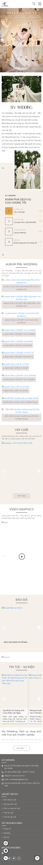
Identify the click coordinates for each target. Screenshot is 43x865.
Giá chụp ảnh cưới (10, 804)
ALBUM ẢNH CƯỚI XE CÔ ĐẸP (15, 368)
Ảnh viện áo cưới (9, 800)
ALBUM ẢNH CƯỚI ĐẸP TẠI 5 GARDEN (19, 334)
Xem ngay (21, 495)
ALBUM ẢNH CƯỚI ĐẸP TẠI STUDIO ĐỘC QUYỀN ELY (22, 321)
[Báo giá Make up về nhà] (21, 622)
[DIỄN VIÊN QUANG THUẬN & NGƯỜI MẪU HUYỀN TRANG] (21, 411)
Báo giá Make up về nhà (15, 642)
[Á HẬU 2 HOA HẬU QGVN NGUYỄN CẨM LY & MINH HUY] (21, 281)
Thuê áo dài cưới (9, 817)
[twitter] (14, 858)
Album (6, 842)
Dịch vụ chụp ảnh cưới (11, 808)
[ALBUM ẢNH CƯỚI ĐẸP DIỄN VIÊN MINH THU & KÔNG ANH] (21, 298)
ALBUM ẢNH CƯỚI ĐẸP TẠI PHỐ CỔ (18, 357)
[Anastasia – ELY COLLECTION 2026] (21, 471)
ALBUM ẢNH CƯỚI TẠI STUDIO (15, 391)
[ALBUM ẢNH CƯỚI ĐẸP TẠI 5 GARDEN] (19, 330)
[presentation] (2, 40)
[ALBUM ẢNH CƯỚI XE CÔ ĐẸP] (15, 364)
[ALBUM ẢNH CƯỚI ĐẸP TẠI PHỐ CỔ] (18, 352)
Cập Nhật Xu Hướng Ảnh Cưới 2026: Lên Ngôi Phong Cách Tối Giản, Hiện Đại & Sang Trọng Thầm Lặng (14, 711)
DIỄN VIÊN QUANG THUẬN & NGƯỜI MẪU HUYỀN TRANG (21, 417)
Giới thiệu (6, 833)
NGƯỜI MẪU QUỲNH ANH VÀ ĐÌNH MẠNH (20, 402)
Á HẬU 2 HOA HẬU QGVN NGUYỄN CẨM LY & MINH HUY (21, 288)
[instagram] (19, 858)
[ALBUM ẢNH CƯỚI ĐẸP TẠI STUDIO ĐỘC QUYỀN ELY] (21, 315)
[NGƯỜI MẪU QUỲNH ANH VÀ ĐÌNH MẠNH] (20, 398)
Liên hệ (6, 837)
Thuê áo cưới (8, 813)
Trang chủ (7, 829)
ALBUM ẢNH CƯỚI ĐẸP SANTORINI (17, 345)
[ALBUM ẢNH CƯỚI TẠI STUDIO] (15, 386)
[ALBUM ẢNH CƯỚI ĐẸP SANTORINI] (17, 341)
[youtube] (9, 858)
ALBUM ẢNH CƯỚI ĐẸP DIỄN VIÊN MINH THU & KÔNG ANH (21, 304)
